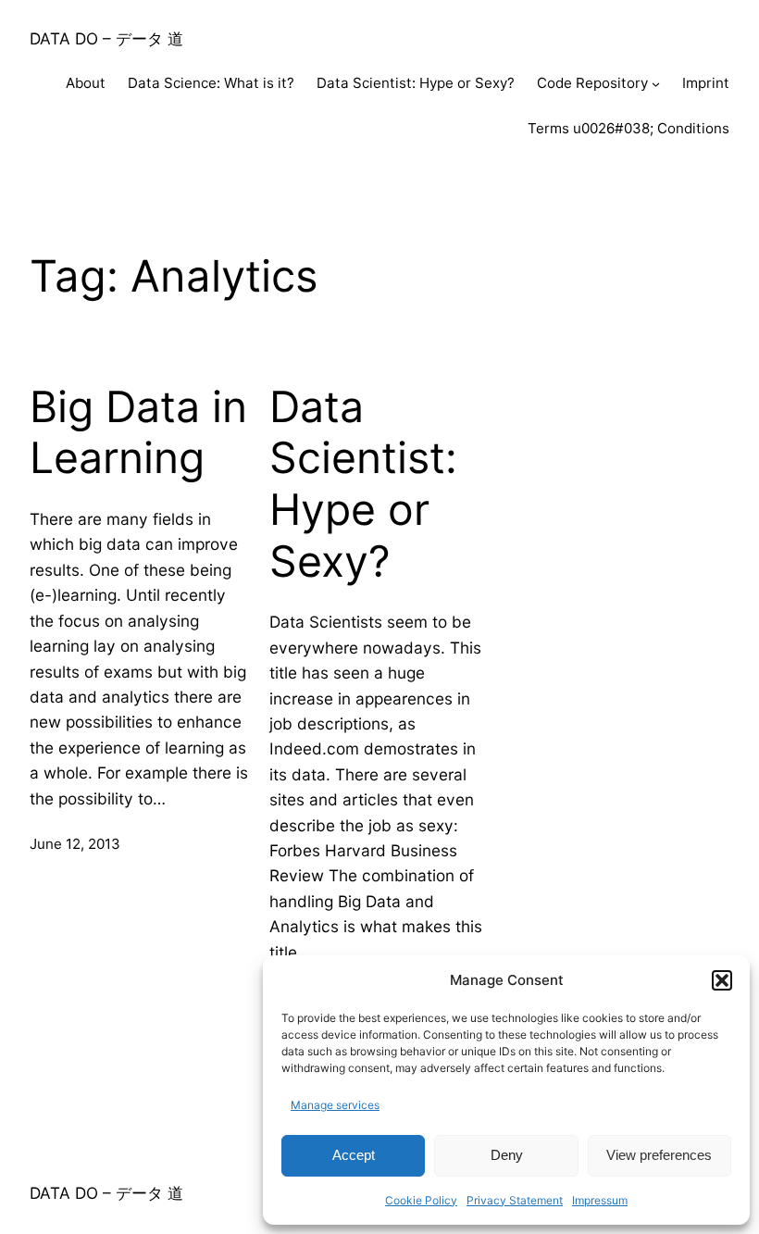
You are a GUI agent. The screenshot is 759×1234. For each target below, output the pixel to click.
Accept (353, 1155)
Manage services (335, 1105)
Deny (507, 1155)
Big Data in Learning (138, 432)
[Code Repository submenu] (656, 84)
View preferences (659, 1155)
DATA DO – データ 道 (106, 38)
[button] (722, 980)
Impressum (600, 1200)
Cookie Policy (421, 1200)
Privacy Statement (515, 1200)
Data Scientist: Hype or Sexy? (363, 484)
